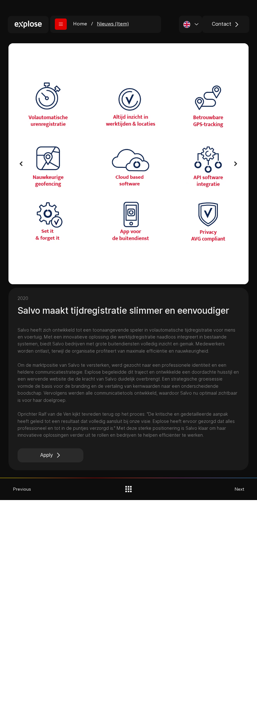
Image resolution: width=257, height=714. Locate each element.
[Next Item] (236, 164)
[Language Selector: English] (190, 24)
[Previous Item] (21, 164)
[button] (61, 24)
